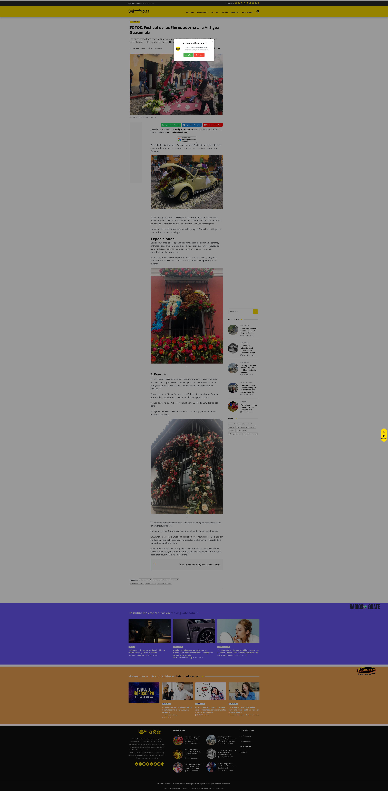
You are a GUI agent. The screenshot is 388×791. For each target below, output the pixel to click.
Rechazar (199, 55)
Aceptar (188, 55)
